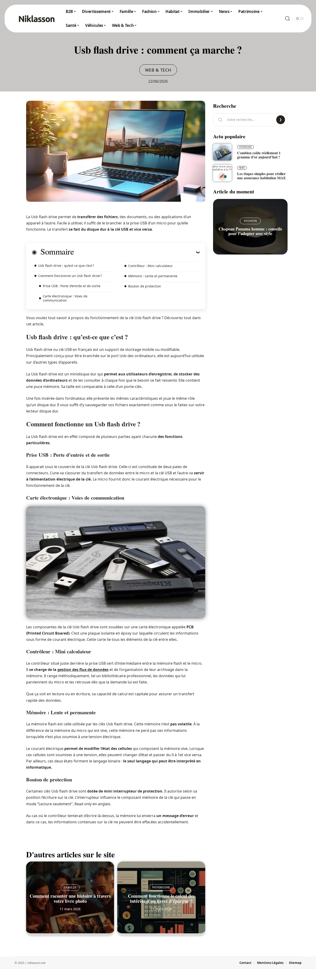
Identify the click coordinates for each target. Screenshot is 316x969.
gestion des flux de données (82, 669)
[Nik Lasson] (36, 18)
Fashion (250, 221)
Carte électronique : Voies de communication (65, 298)
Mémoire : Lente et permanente (152, 276)
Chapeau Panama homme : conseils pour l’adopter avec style (250, 231)
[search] (287, 18)
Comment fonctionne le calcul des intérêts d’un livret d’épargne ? (161, 898)
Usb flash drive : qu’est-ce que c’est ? (66, 265)
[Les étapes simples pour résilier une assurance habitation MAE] (222, 173)
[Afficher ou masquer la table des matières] (137, 252)
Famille (70, 887)
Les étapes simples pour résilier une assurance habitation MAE (261, 175)
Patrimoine (161, 887)
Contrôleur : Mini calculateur (150, 266)
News (242, 168)
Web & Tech (158, 70)
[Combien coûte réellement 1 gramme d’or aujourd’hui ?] (222, 152)
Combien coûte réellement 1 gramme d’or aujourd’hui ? (259, 155)
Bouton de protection (144, 286)
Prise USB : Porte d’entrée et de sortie (71, 286)
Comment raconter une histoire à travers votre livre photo (70, 898)
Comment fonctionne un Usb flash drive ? (70, 276)
